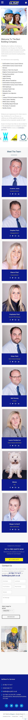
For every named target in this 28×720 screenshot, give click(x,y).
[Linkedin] (18, 194)
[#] (0, 139)
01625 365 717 (7, 688)
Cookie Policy (22, 716)
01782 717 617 (6, 127)
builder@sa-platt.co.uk (11, 576)
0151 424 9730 (26, 3)
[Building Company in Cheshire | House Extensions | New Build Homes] (14, 3)
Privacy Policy (15, 716)
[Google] (16, 194)
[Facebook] (10, 194)
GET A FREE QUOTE (14, 559)
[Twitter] (12, 194)
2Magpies (12, 714)
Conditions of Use (6, 716)
